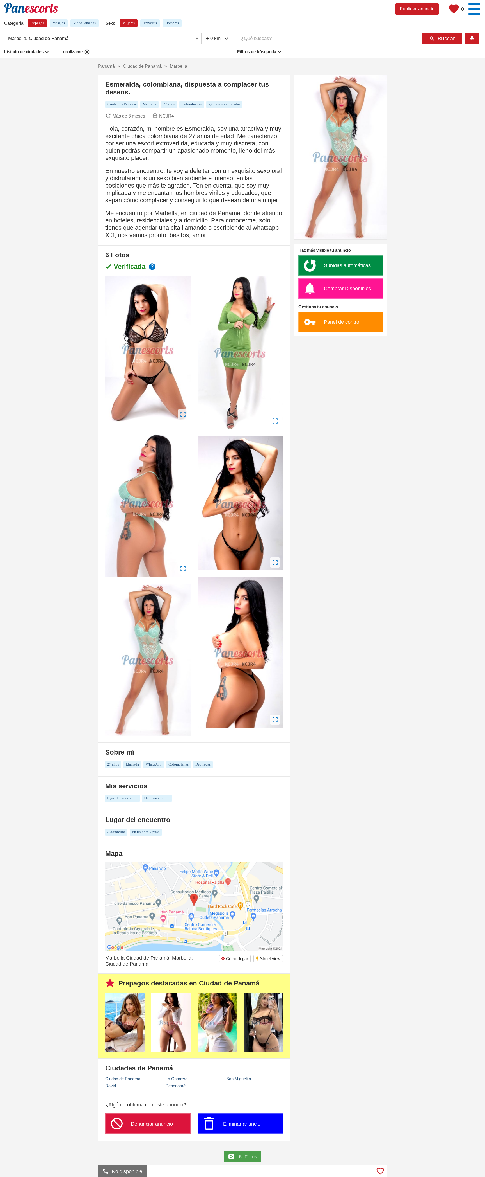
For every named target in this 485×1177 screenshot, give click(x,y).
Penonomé (176, 1085)
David (110, 1085)
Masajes (58, 23)
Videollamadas (84, 23)
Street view (267, 958)
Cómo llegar (234, 958)
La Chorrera (176, 1078)
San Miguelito (238, 1078)
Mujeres (128, 23)
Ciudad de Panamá (122, 1078)
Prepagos (37, 23)
